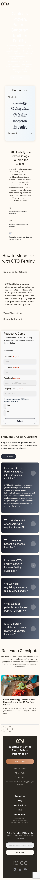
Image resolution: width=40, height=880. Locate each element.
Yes (8, 405)
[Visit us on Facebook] (15, 869)
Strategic (12, 97)
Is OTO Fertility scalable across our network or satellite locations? (15, 629)
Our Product (20, 805)
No (8, 411)
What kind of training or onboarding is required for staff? (15, 524)
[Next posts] (10, 729)
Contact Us (20, 796)
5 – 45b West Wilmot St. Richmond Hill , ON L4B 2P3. (20, 821)
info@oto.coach (20, 818)
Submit (20, 421)
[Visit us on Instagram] (20, 869)
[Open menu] (36, 4)
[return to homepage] (5, 4)
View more (8, 456)
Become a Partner (20, 77)
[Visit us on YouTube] (25, 869)
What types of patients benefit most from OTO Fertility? (16, 607)
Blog (20, 800)
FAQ (20, 809)
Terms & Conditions (20, 768)
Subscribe (20, 852)
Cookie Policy (20, 777)
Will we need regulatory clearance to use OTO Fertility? (16, 587)
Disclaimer (9, 782)
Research (12, 133)
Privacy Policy (20, 773)
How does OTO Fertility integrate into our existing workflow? (13, 473)
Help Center (20, 814)
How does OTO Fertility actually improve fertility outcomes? (13, 565)
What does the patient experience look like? (14, 544)
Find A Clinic (20, 761)
